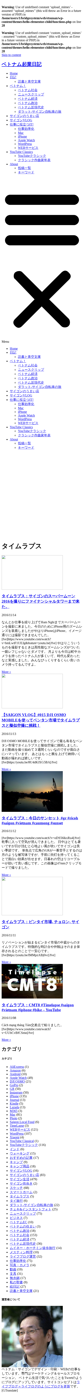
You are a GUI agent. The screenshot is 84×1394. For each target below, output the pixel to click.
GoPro (14, 1085)
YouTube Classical (22, 1141)
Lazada (14, 1107)
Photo (13, 1118)
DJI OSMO (17, 1081)
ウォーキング (19, 1153)
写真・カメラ (19, 1265)
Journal (14, 1100)
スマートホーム (21, 1192)
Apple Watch (26, 140)
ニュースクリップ (31, 94)
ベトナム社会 (28, 90)
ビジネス (16, 1218)
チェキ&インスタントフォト (30, 1209)
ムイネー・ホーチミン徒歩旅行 (32, 1248)
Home (14, 73)
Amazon (15, 1070)
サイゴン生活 (19, 1179)
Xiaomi (14, 1137)
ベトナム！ (18, 86)
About (14, 164)
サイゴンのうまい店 (24, 116)
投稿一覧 (24, 168)
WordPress (25, 144)
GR (12, 1089)
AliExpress (17, 1066)
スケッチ (16, 1188)
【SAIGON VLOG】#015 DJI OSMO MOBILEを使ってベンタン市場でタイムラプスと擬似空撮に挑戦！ (41, 720)
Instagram (16, 1092)
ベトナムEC (18, 1222)
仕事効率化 (26, 128)
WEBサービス (28, 147)
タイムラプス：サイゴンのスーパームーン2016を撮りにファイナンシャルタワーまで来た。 (41, 601)
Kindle (14, 1103)
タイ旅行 (16, 1200)
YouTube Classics (21, 152)
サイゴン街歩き (21, 1183)
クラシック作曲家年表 (34, 160)
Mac (21, 133)
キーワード (26, 172)
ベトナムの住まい (23, 1226)
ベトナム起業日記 (22, 64)
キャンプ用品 (19, 1166)
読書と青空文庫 (29, 81)
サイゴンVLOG (21, 120)
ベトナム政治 (28, 103)
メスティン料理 (21, 1252)
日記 (13, 77)
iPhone (22, 136)
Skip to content (11, 55)
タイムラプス (19, 1196)
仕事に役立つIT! (21, 124)
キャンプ (16, 1162)
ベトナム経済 (28, 98)
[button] (42, 261)
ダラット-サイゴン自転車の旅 (39, 111)
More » (6, 672)
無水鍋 (15, 1278)
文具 (13, 1273)
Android (15, 1074)
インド (15, 1149)
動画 (13, 1269)
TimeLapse (17, 1125)
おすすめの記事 (21, 1157)
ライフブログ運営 (23, 1256)
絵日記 (15, 1286)
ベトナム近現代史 (31, 107)
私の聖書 (16, 1282)
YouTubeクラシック (32, 155)
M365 (14, 1111)
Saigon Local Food (22, 1122)
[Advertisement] (42, 495)
